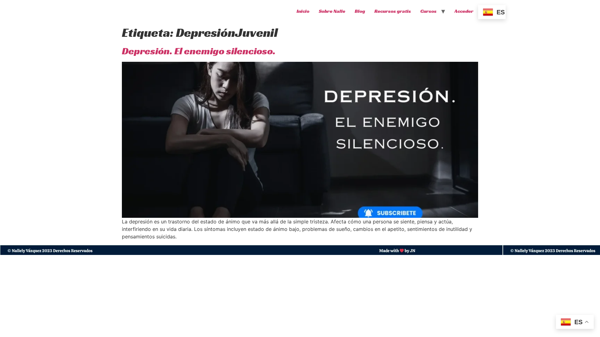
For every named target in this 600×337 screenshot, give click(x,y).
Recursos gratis (392, 11)
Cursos (428, 11)
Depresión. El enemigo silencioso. (199, 51)
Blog (360, 11)
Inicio (303, 11)
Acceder (463, 11)
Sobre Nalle (332, 11)
